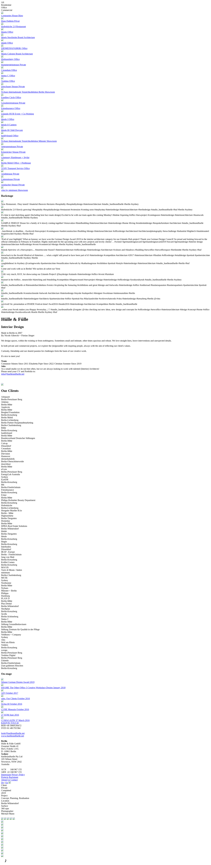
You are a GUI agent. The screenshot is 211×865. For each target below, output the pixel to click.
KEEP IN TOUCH (10, 723)
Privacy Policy (18, 774)
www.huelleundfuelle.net (12, 736)
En (6, 782)
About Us (5, 780)
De (2, 782)
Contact (14, 780)
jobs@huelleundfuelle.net (12, 374)
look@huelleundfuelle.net (13, 733)
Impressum (6, 774)
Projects (4, 777)
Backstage (13, 777)
